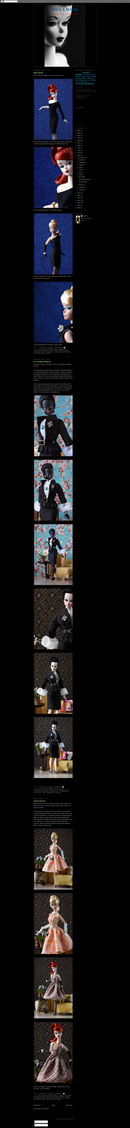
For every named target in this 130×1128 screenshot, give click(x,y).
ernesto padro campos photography (52, 1096)
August (81, 165)
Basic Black (38, 73)
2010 (79, 205)
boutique (47, 1088)
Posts (38, 1121)
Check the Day (39, 801)
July (80, 167)
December (82, 157)
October (81, 160)
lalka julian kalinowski (41, 791)
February (81, 187)
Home (53, 1105)
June (80, 169)
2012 (79, 200)
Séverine (61, 376)
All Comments (42, 1125)
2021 (79, 143)
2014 (79, 195)
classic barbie (43, 788)
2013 (79, 198)
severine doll (54, 791)
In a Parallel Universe (42, 362)
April (80, 174)
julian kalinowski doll (61, 790)
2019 (79, 148)
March (81, 185)
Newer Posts (37, 1105)
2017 (79, 152)
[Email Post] (64, 347)
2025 (79, 133)
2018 (79, 150)
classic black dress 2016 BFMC (43, 350)
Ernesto (85, 215)
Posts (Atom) (45, 1108)
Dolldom (65, 9)
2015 (79, 193)
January (81, 190)
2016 (79, 155)
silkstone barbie (55, 1099)
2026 (79, 130)
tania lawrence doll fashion (51, 792)
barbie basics (62, 349)
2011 (79, 203)
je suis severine (48, 790)
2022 (79, 140)
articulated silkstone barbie (48, 349)
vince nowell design (43, 353)
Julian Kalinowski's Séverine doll (42, 370)
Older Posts (69, 1105)
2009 (79, 207)
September (82, 162)
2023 (79, 138)
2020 (79, 145)
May (80, 172)
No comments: (58, 347)
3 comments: (57, 786)
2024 (79, 135)
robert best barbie (43, 1099)
